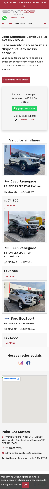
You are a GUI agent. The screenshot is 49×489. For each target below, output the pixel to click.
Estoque (7, 23)
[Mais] (45, 23)
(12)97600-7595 (15, 17)
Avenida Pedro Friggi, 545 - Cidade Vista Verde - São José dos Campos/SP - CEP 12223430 (24, 440)
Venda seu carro (24, 23)
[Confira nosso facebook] (28, 361)
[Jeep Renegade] (24, 159)
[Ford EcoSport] (24, 297)
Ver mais (11, 205)
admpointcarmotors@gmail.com (23, 453)
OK (25, 484)
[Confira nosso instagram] (21, 361)
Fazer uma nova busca (16, 79)
